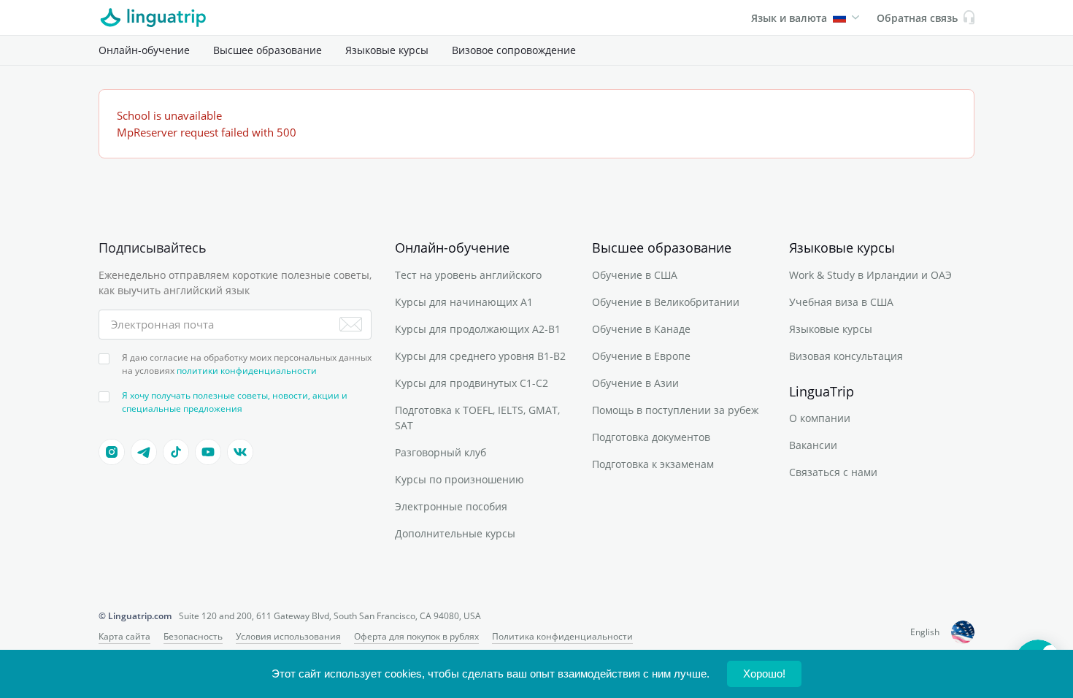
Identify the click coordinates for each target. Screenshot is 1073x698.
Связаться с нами (833, 472)
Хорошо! (764, 673)
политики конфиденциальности (247, 370)
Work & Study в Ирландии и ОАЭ (870, 275)
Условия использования (288, 636)
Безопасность (193, 636)
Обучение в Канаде (641, 329)
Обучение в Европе (641, 356)
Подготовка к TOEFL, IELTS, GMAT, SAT (477, 417)
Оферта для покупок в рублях (416, 636)
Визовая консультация (846, 356)
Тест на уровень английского (468, 275)
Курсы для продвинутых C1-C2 (471, 383)
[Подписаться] (351, 324)
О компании (819, 418)
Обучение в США (634, 275)
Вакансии (813, 445)
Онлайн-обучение (144, 50)
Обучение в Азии (635, 383)
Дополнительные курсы (455, 533)
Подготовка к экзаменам (653, 464)
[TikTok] (176, 452)
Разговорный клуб (440, 452)
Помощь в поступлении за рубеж (675, 410)
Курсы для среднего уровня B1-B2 (480, 356)
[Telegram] (144, 452)
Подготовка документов (651, 437)
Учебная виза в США (841, 302)
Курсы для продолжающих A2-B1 (478, 329)
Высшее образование (267, 50)
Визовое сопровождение (514, 50)
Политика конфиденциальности (562, 636)
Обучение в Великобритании (665, 302)
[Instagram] (112, 452)
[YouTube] (208, 452)
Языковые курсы (386, 50)
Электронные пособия (451, 506)
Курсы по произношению (459, 479)
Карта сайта (124, 636)
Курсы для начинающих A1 (464, 302)
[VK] (240, 452)
